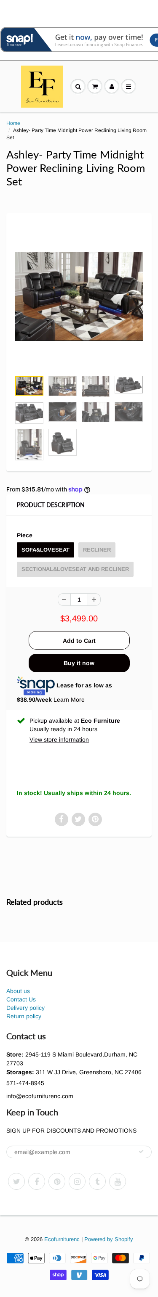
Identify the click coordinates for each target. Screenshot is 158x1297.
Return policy (23, 1016)
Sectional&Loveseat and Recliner (75, 569)
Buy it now (79, 663)
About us (18, 991)
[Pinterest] (56, 1181)
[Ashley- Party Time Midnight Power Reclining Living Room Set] (79, 296)
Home (13, 123)
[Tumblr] (97, 1181)
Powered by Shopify (108, 1239)
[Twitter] (16, 1181)
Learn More (69, 699)
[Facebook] (36, 1181)
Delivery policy (25, 1007)
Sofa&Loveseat (45, 550)
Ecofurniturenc (62, 1239)
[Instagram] (77, 1181)
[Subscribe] (141, 1151)
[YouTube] (117, 1181)
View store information (59, 739)
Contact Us (21, 999)
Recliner (97, 550)
